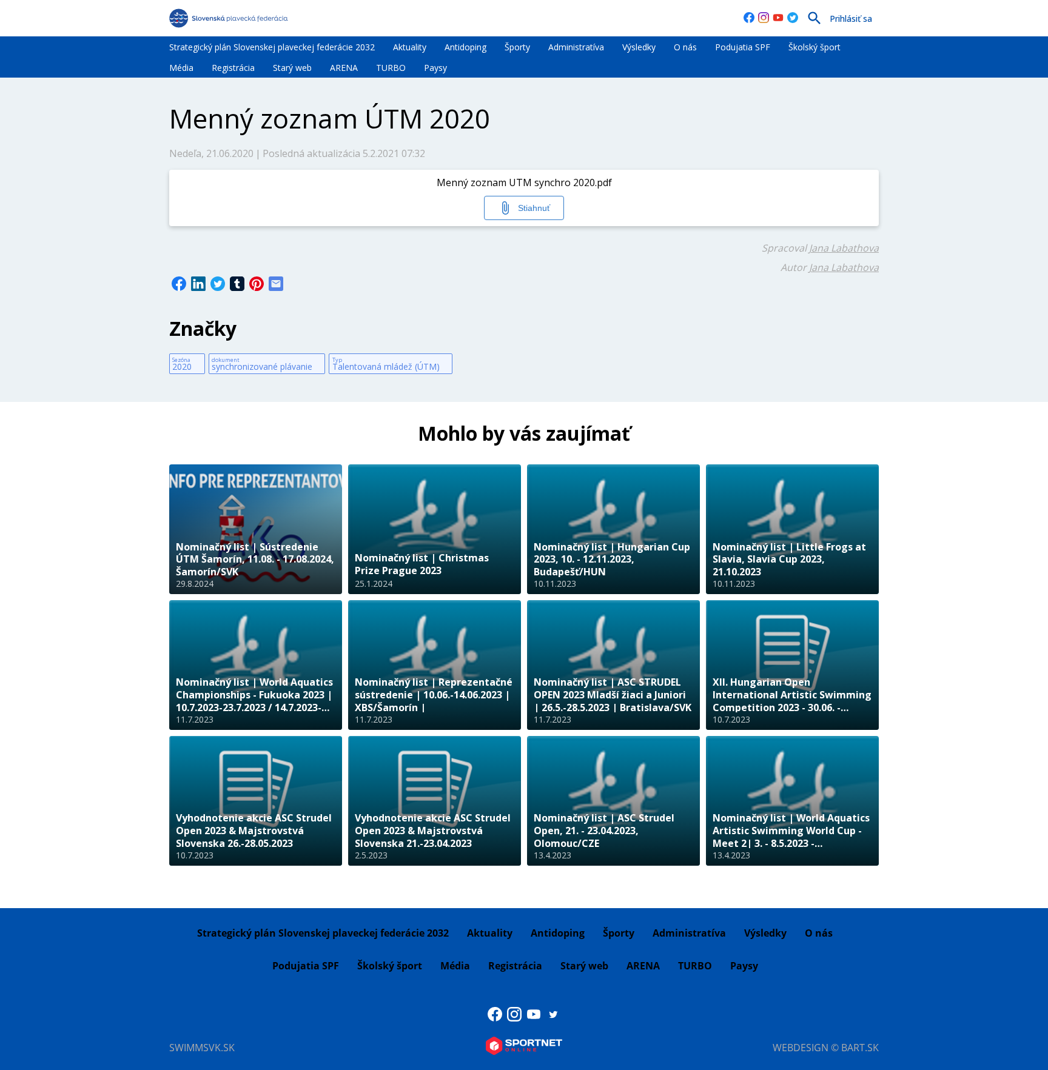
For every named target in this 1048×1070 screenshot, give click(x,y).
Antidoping (465, 47)
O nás (685, 47)
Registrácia (233, 67)
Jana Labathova (844, 248)
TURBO (391, 67)
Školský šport (814, 47)
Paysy (435, 67)
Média (181, 67)
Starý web (292, 67)
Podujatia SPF (742, 47)
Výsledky (639, 47)
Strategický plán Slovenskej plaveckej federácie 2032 (272, 47)
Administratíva (576, 47)
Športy (517, 47)
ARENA (344, 67)
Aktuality (409, 47)
